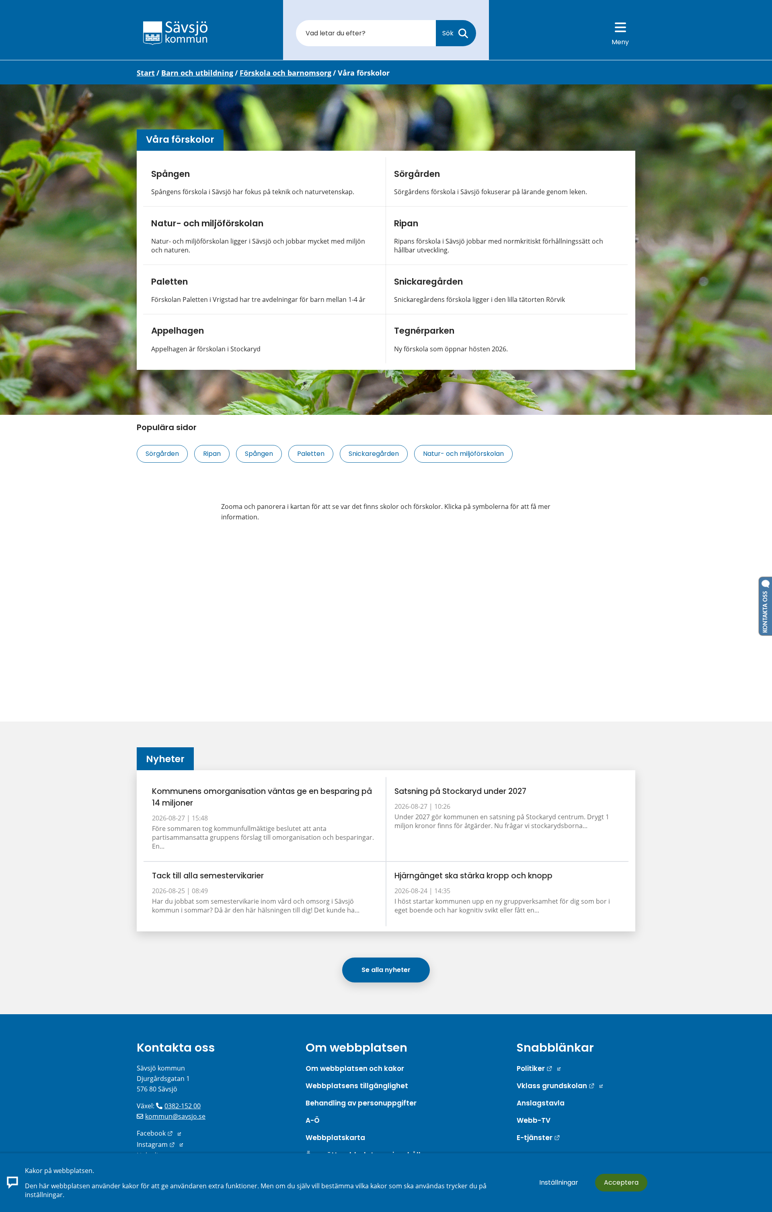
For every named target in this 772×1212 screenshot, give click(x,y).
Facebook (159, 1133)
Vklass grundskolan (560, 1086)
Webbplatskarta (335, 1137)
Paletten (169, 281)
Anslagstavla (541, 1103)
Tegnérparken (424, 330)
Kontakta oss (176, 1048)
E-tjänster (538, 1137)
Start (146, 73)
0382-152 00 (182, 1105)
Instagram (160, 1144)
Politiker (539, 1068)
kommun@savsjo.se (175, 1116)
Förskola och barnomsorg (285, 73)
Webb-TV (533, 1120)
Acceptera (621, 1182)
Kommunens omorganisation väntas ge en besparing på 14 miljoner (262, 797)
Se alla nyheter (386, 969)
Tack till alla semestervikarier (208, 875)
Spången (170, 174)
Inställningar (558, 1182)
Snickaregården (428, 281)
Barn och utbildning (197, 73)
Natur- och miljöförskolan (207, 223)
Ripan (406, 223)
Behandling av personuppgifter (361, 1103)
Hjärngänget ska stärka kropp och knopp (473, 875)
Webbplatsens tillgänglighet (357, 1086)
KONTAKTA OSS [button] (765, 610)
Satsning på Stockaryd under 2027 (460, 791)
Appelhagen (177, 330)
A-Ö (313, 1120)
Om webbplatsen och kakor (355, 1068)
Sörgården (417, 174)
